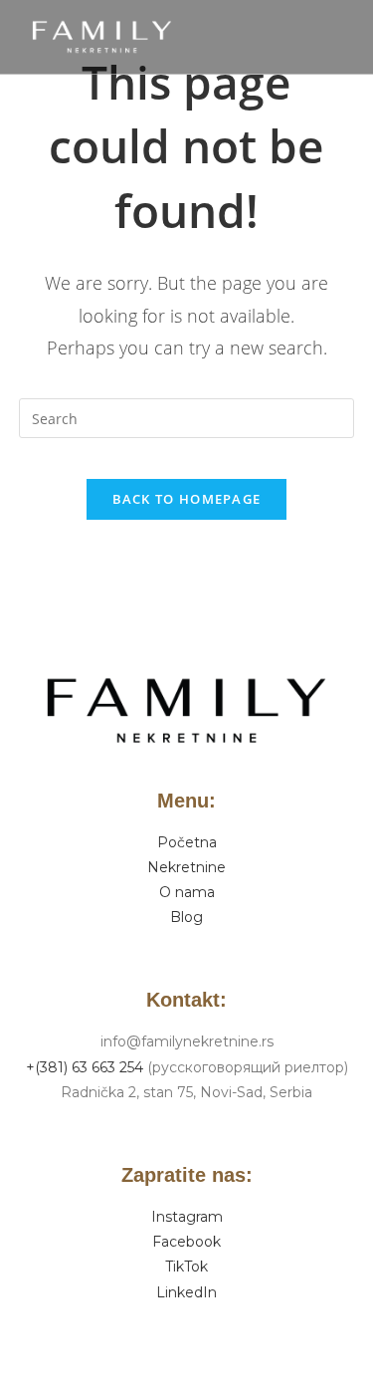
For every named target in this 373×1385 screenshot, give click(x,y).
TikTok (186, 1266)
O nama (187, 892)
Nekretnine (186, 867)
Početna (187, 842)
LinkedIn (186, 1292)
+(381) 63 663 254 (84, 1067)
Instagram (187, 1217)
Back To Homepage (187, 499)
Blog (186, 917)
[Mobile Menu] (349, 37)
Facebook (186, 1242)
